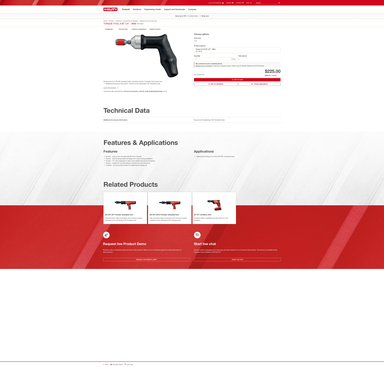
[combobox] (267, 2)
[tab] (109, 29)
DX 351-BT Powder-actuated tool (119, 215)
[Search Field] (279, 2)
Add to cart (238, 79)
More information (110, 88)
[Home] (110, 9)
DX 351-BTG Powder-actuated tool (164, 215)
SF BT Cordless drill (202, 215)
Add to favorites (217, 84)
